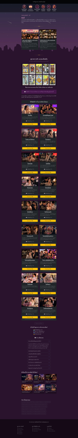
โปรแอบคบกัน (30, 236)
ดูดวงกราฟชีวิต (37, 9)
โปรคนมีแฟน (48, 187)
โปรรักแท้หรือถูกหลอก (30, 260)
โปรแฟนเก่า (48, 139)
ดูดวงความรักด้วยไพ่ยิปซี (24, 9)
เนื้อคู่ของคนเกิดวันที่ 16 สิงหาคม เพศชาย (27, 404)
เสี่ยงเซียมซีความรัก (54, 9)
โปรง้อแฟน (29, 284)
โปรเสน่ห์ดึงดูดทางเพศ (48, 115)
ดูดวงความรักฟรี (24, 15)
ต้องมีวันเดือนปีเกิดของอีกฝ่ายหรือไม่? (34, 351)
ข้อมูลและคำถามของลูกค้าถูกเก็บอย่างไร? (35, 368)
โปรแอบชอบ (30, 187)
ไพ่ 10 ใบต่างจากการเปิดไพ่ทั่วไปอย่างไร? (35, 362)
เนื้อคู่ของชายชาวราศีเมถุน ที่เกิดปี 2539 (27, 411)
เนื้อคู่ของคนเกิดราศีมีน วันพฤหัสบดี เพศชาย (41, 404)
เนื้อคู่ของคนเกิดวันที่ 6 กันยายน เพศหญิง (27, 406)
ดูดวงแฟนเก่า (20, 433)
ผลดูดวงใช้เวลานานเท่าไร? (32, 356)
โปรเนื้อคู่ (30, 115)
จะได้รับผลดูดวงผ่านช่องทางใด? (33, 359)
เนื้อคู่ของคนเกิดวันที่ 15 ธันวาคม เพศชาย (39, 413)
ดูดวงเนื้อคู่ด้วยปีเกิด (43, 9)
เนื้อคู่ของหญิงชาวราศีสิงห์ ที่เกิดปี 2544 (27, 413)
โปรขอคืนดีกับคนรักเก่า (48, 236)
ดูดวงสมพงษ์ (20, 432)
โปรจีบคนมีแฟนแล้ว (48, 308)
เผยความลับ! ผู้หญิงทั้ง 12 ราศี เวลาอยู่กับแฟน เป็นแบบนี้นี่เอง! (29, 41)
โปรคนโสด (30, 163)
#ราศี (23, 18)
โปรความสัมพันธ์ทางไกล (48, 260)
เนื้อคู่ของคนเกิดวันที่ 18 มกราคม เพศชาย (40, 411)
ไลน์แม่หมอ (50, 428)
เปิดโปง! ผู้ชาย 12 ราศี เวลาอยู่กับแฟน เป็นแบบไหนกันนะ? (47, 41)
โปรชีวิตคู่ (48, 163)
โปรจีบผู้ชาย (30, 308)
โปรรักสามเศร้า (48, 212)
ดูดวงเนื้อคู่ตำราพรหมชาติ (30, 9)
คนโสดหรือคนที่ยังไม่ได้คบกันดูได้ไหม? (34, 354)
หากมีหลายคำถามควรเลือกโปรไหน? (34, 365)
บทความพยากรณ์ (50, 429)
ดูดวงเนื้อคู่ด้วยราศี (49, 9)
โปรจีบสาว (48, 284)
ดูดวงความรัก (20, 428)
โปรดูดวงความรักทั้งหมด (39, 323)
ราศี (29, 15)
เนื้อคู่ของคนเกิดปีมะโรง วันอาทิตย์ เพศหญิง (41, 406)
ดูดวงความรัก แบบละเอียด (37, 429)
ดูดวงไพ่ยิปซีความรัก (36, 428)
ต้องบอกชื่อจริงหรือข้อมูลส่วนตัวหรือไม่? (34, 341)
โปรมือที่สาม (30, 212)
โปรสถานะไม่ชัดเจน (30, 139)
